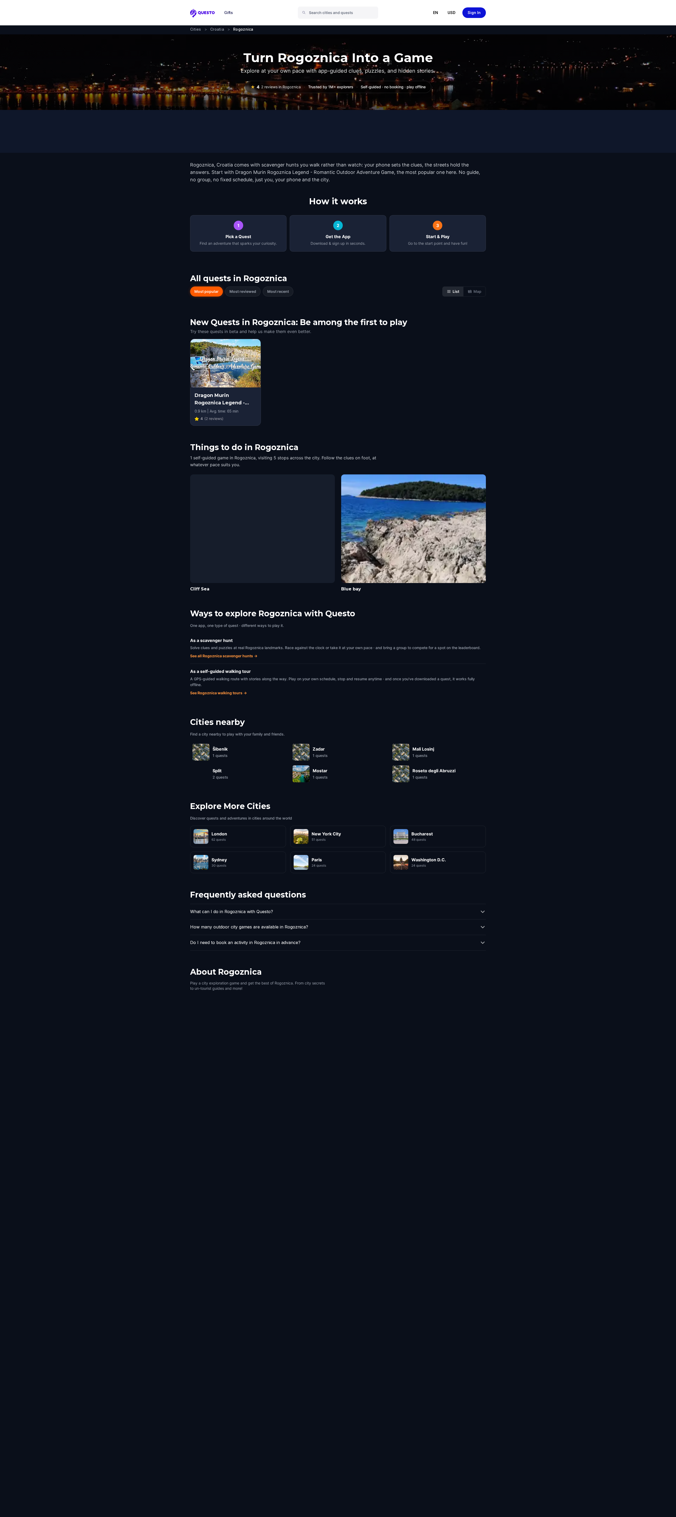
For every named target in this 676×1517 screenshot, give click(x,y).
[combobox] (340, 13)
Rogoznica (243, 29)
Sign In (474, 12)
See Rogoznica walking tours (218, 693)
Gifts (228, 12)
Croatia (217, 29)
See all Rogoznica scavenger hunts (223, 656)
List (456, 291)
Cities (195, 29)
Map (477, 291)
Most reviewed (242, 291)
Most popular (206, 291)
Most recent (278, 291)
